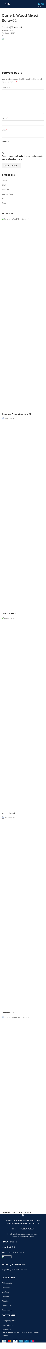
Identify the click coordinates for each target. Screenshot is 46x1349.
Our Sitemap (7, 1310)
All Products (7, 1283)
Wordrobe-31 (8, 1013)
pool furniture (7, 194)
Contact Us (6, 1305)
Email (4, 129)
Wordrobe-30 (8, 813)
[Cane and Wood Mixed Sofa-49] (23, 315)
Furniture (5, 189)
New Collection (8, 1325)
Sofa (3, 198)
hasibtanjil (18, 27)
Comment (6, 87)
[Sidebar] (3, 1345)
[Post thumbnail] (7, 1259)
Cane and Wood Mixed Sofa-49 (16, 414)
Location (5, 1296)
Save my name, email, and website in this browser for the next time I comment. (23, 157)
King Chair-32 (8, 1247)
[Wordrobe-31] (23, 914)
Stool (4, 203)
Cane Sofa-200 (9, 613)
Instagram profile (9, 1320)
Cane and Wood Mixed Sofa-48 (16, 1212)
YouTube (5, 1292)
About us (5, 1301)
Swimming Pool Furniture (13, 1264)
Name (5, 118)
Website (5, 141)
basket (4, 180)
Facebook (6, 1287)
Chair (4, 185)
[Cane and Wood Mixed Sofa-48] (23, 1113)
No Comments (18, 1252)
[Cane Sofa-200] (23, 515)
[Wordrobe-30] (23, 714)
